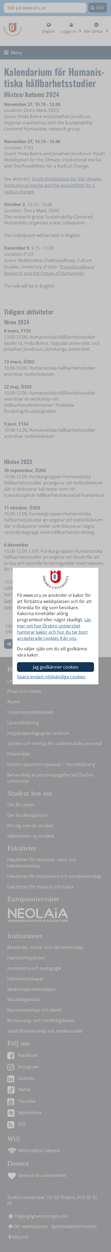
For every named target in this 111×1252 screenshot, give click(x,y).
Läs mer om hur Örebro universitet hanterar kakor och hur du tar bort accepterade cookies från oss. (54, 629)
